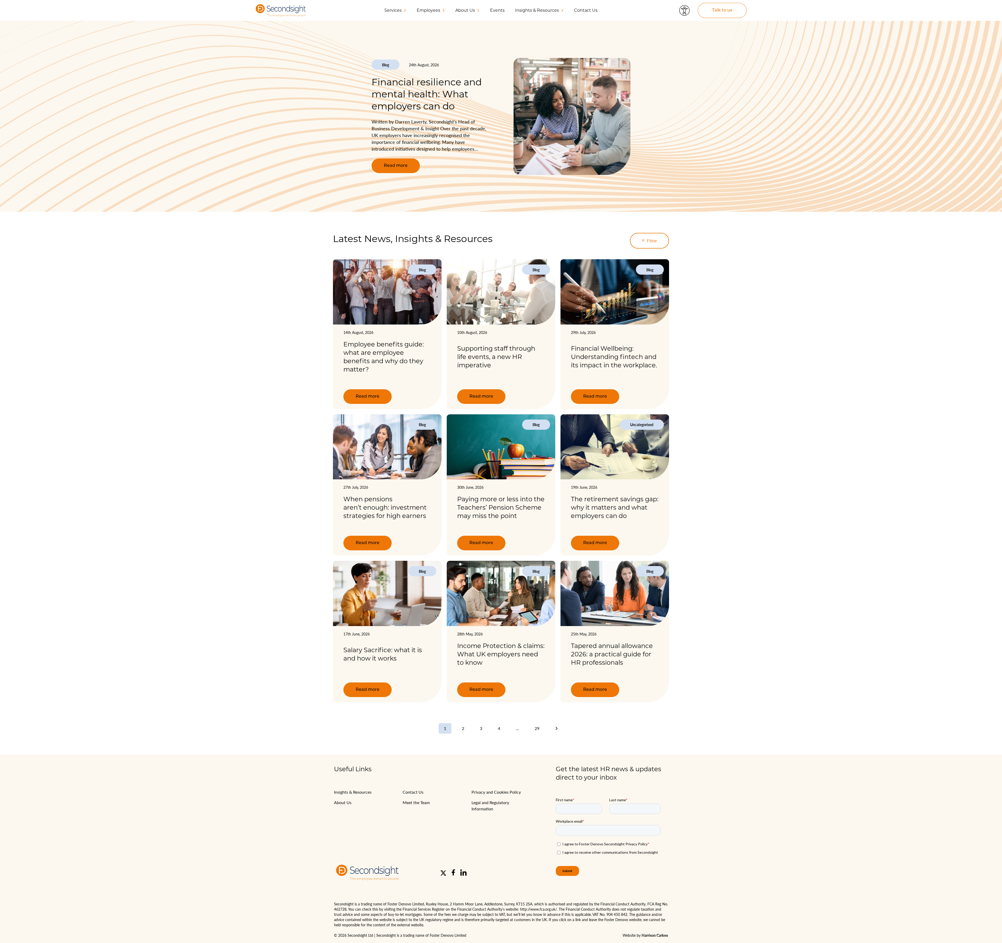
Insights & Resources (353, 792)
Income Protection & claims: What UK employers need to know (501, 654)
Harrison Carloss (655, 935)
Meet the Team (416, 802)
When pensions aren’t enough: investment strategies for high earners (385, 507)
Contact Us (586, 10)
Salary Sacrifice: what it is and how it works (382, 654)
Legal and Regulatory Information (490, 805)
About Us (342, 802)
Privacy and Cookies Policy (496, 792)
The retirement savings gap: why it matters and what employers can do (614, 507)
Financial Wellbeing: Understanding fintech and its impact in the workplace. (614, 357)
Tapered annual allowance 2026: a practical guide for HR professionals (612, 654)
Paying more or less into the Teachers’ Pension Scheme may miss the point (501, 507)
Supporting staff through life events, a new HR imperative (496, 357)
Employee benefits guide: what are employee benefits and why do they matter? (383, 356)
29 (537, 728)
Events (497, 10)
